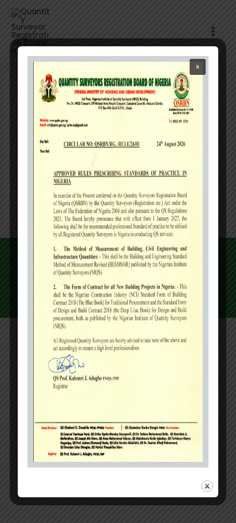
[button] (198, 67)
